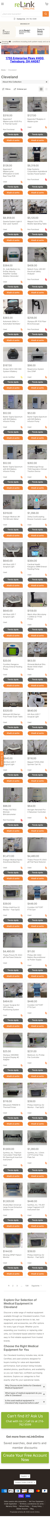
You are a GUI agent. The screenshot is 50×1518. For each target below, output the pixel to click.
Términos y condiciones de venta (31, 1504)
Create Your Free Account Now (25, 1457)
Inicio (3, 70)
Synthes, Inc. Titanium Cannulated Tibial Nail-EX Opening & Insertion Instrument (12, 1156)
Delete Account (22, 1509)
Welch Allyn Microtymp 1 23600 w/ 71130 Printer (36, 616)
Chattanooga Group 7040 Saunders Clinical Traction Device (37, 469)
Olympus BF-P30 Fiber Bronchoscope (36, 322)
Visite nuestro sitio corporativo (15, 1501)
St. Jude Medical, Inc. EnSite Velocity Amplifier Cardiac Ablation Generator (11, 272)
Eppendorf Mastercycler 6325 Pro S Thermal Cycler (12, 121)
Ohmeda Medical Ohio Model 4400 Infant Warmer (36, 666)
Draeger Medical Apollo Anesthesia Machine (12, 861)
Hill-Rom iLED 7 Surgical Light (9, 565)
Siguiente (36, 1286)
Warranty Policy (11, 1506)
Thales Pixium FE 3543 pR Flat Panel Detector (37, 861)
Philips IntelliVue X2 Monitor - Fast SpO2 (11, 908)
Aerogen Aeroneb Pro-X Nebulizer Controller (36, 810)
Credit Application (10, 1504)
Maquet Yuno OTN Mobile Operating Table (37, 222)
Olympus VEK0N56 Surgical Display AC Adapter (11, 1057)
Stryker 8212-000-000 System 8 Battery (12, 370)
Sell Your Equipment (36, 1501)
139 (26, 1286)
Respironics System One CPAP (35, 370)
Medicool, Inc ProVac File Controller (36, 1056)
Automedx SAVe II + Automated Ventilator (11, 322)
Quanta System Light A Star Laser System (12, 222)
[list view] (46, 89)
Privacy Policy (37, 1506)
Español (24, 1476)
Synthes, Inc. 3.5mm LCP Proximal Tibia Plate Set (35, 1155)
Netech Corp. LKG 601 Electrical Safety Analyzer (36, 271)
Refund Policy (24, 1506)
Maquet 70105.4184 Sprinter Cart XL (35, 763)
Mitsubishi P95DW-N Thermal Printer (11, 1106)
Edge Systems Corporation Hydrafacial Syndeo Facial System (37, 171)
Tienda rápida (13, 134)
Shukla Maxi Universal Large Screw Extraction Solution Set (12, 1207)
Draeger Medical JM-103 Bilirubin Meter (11, 518)
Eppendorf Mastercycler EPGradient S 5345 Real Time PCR (11, 172)
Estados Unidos (24, 1482)
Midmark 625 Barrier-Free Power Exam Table (13, 715)
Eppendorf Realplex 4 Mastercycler (36, 120)
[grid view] (41, 89)
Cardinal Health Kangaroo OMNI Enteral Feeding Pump (37, 566)
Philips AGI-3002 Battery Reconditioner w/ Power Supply (36, 957)
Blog (31, 1509)
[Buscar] (46, 14)
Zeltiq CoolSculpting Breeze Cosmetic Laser (37, 518)
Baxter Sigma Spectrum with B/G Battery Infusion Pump (12, 419)
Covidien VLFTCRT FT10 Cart (35, 908)
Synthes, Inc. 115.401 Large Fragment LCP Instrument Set (36, 1207)
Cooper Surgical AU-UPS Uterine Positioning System (11, 1007)
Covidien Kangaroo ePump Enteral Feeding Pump (12, 666)
